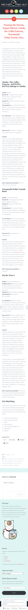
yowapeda (16, 465)
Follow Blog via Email (9, 578)
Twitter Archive (21, 564)
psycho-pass (17, 463)
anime (5, 459)
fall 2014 (4, 461)
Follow (14, 593)
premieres (10, 463)
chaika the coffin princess (16, 459)
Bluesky (6, 557)
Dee (5, 457)
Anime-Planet (7, 561)
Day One (18, 252)
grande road (12, 461)
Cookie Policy (4, 603)
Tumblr (5, 559)
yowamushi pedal (7, 465)
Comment (20, 494)
